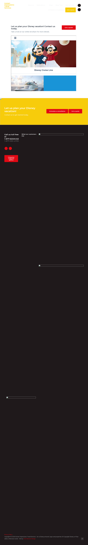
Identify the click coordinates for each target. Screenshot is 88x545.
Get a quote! (69, 27)
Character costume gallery (11, 158)
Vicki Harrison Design (29, 539)
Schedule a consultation (57, 111)
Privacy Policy (8, 535)
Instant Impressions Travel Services (9, 5)
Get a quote (75, 111)
